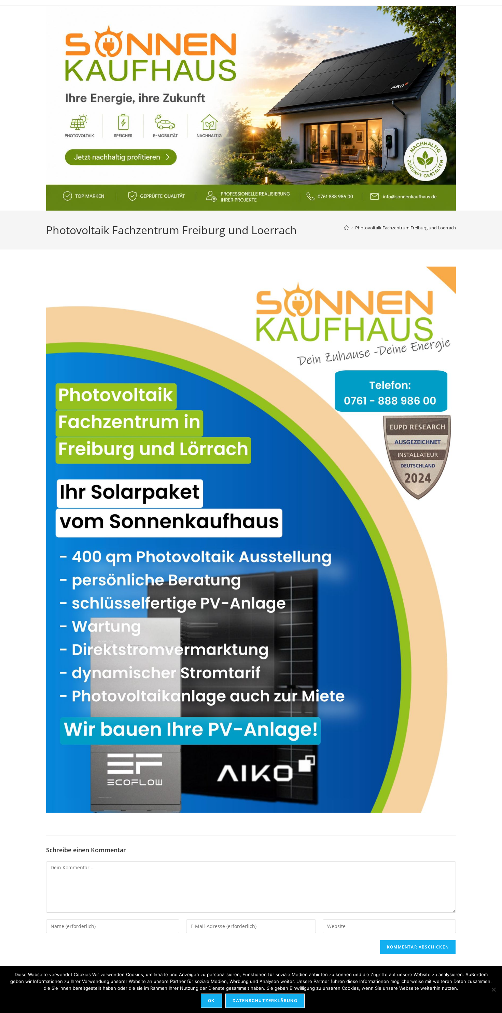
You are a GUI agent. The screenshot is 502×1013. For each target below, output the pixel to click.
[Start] (346, 228)
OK (211, 1000)
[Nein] (493, 989)
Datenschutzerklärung (265, 1000)
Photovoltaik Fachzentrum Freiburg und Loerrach (405, 228)
